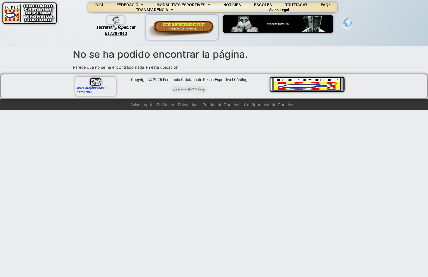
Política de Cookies (221, 104)
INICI (99, 5)
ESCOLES (263, 5)
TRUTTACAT (296, 5)
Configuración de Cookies (268, 104)
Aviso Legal (279, 10)
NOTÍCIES (232, 5)
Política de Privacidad (177, 104)
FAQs (325, 5)
